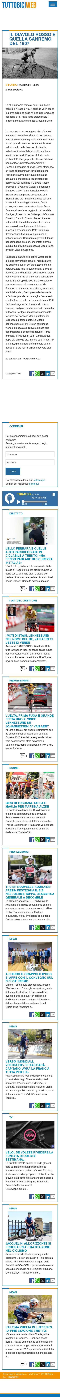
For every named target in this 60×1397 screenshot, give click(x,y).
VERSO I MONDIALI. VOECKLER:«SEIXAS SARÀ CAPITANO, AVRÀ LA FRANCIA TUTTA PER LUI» (27, 1066)
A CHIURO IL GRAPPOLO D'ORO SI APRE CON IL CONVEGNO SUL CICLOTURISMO (29, 977)
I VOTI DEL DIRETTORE (23, 600)
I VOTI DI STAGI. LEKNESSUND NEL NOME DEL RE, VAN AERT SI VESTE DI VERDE (29, 639)
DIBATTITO (15, 513)
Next (54, 64)
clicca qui (39, 480)
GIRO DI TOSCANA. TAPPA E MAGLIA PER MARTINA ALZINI (27, 804)
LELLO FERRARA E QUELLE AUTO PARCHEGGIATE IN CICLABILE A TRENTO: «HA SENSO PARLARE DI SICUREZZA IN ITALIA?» (29, 555)
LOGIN (13, 471)
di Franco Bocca (14, 89)
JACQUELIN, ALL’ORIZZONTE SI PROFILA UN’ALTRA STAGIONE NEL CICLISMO (28, 1247)
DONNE (13, 768)
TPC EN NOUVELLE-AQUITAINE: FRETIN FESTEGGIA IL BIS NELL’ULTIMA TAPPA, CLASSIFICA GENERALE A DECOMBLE (30, 891)
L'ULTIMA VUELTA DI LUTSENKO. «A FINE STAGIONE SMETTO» (29, 1329)
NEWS (13, 939)
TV (11, 1117)
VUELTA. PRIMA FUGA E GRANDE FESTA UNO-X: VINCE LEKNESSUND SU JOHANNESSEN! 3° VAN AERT (30, 720)
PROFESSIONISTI (19, 680)
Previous (5, 64)
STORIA (11, 84)
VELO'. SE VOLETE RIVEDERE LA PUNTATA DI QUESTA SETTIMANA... (29, 1155)
